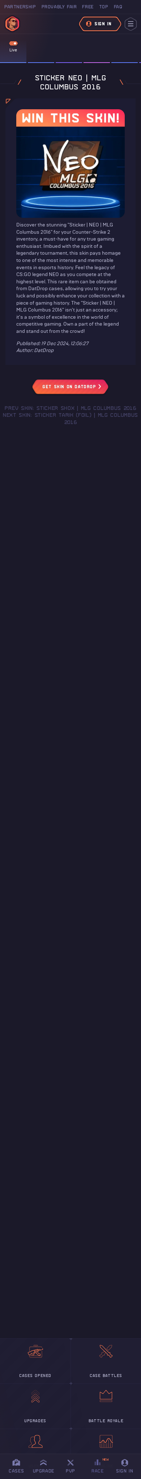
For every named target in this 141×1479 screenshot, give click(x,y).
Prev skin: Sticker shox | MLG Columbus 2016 (70, 408)
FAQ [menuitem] (118, 6)
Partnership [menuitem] (20, 6)
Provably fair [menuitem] (59, 6)
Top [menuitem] (103, 6)
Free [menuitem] (87, 6)
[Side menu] (130, 24)
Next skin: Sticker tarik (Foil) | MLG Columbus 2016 (70, 418)
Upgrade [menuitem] (43, 1471)
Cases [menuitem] (16, 1471)
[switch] (13, 43)
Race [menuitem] (100, 1465)
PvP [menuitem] (74, 1465)
